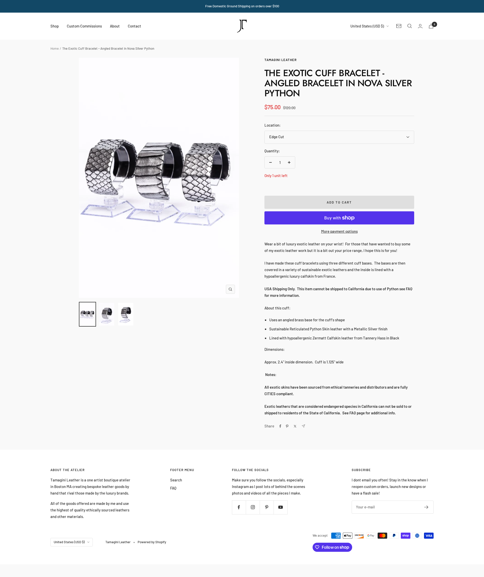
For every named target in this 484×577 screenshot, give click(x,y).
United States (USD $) (367, 26)
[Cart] (431, 26)
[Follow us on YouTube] (280, 507)
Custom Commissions (84, 25)
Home (54, 48)
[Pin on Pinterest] (287, 426)
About (115, 25)
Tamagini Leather (280, 60)
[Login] (420, 26)
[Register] (426, 507)
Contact (134, 25)
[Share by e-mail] (303, 426)
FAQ (173, 488)
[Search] (409, 26)
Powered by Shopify (152, 542)
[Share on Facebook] (280, 426)
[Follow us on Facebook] (239, 507)
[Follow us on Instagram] (253, 507)
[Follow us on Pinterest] (267, 507)
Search (176, 480)
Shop (54, 25)
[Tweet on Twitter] (295, 426)
